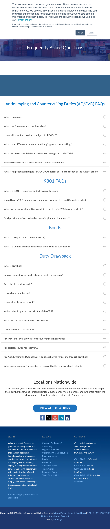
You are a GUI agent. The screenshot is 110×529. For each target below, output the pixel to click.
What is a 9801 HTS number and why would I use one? (31, 190)
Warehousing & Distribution (55, 452)
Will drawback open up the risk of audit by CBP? (28, 311)
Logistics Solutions (50, 449)
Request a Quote (49, 472)
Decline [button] (92, 33)
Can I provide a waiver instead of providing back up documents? (36, 218)
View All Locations (55, 408)
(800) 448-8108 (81, 475)
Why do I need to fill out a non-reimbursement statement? (34, 162)
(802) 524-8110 (81, 459)
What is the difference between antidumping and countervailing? (38, 144)
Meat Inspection (49, 456)
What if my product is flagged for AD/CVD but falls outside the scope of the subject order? (51, 171)
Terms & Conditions (77, 513)
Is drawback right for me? (17, 293)
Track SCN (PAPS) (50, 475)
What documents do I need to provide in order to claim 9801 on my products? (43, 209)
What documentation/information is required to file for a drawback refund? (43, 365)
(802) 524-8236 (81, 465)
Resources (47, 462)
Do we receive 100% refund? (19, 329)
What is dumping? (13, 116)
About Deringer (15, 494)
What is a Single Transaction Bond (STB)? (25, 237)
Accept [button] (80, 33)
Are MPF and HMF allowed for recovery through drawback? (35, 338)
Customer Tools (49, 465)
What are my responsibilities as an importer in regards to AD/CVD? (38, 153)
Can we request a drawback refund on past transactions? (33, 274)
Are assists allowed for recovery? (21, 347)
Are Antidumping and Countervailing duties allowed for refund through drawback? (46, 356)
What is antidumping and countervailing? (25, 126)
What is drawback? (13, 265)
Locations (78, 481)
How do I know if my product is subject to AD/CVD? (30, 135)
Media (45, 459)
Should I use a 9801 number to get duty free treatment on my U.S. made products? (46, 199)
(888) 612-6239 (81, 468)
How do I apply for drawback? (19, 302)
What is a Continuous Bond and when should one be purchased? (37, 246)
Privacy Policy (23, 19)
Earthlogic (58, 519)
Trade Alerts (48, 468)
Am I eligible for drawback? (18, 283)
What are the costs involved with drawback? (27, 320)
